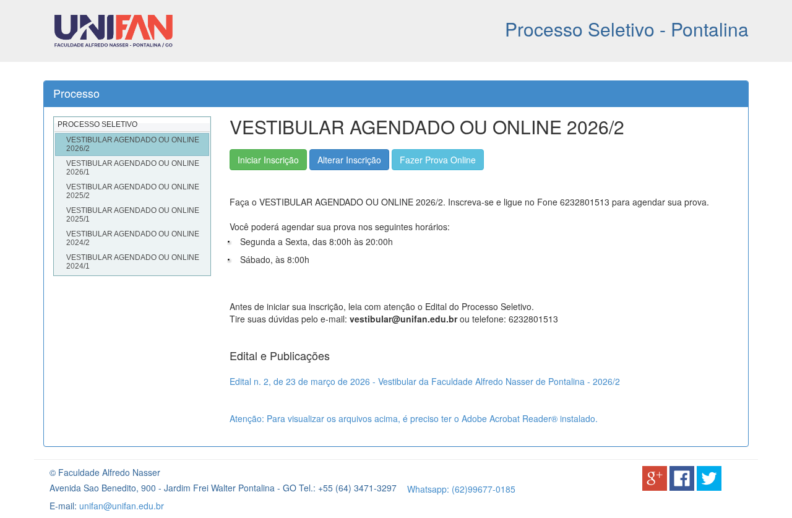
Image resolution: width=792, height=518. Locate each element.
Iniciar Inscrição (268, 159)
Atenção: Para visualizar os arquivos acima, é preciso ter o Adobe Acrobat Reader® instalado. (414, 418)
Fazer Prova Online (438, 159)
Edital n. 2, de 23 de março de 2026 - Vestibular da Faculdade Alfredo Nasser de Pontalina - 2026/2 (425, 381)
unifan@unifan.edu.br (121, 505)
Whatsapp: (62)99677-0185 (461, 489)
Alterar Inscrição (349, 159)
